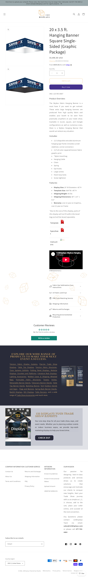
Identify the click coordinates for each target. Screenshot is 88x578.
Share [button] (54, 277)
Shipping (52, 61)
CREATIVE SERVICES (50, 491)
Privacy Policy (29, 486)
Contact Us (9, 471)
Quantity (52, 69)
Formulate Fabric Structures (28, 380)
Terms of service (67, 571)
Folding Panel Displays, (40, 370)
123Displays (26, 571)
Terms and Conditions (13, 481)
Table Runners (41, 392)
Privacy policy (57, 571)
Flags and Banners (26, 389)
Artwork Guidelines (51, 474)
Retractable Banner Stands (20, 383)
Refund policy (46, 571)
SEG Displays (29, 392)
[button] (4, 14)
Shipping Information (32, 476)
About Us (8, 476)
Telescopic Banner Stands (42, 383)
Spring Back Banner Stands (46, 389)
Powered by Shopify (35, 571)
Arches (54, 380)
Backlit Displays (16, 392)
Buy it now (66, 87)
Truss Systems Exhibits (19, 370)
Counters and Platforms (26, 373)
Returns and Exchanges (33, 471)
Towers (46, 380)
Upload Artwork (49, 486)
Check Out (44, 437)
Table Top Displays (26, 367)
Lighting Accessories (18, 376)
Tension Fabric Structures (46, 367)
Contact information (77, 573)
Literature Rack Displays (47, 373)
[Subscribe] (41, 544)
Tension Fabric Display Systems (23, 364)
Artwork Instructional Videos (51, 480)
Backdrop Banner (32, 386)
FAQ (26, 481)
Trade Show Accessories (25, 395)
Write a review (44, 338)
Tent (42, 386)
